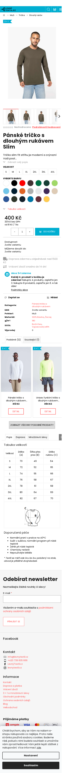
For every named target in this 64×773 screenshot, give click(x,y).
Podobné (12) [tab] (14, 339)
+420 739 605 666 (17, 660)
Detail (16, 411)
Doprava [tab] (20, 437)
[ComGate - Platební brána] (32, 724)
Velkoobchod (10, 707)
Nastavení (31, 755)
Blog (5, 703)
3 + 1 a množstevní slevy (16, 693)
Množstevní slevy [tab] (38, 437)
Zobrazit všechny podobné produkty (32, 425)
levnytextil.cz (15, 667)
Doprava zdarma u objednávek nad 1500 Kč (30, 260)
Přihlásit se (13, 621)
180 (33, 320)
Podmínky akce (19, 289)
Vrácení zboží (10, 689)
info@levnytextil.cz (18, 656)
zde (39, 747)
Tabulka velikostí (16, 209)
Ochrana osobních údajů (16, 700)
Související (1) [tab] (32, 339)
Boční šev (37, 324)
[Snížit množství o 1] (14, 231)
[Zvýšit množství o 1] (29, 231)
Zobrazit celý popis (18, 162)
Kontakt (7, 682)
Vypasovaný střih (40, 326)
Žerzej (48, 317)
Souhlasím (31, 765)
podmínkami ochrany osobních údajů (28, 609)
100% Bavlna (38, 317)
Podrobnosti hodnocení (46, 127)
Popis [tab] (9, 437)
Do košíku (49, 231)
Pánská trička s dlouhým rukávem (41, 305)
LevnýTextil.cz (15, 663)
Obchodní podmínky (14, 696)
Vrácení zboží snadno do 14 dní (27, 266)
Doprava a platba (12, 685)
